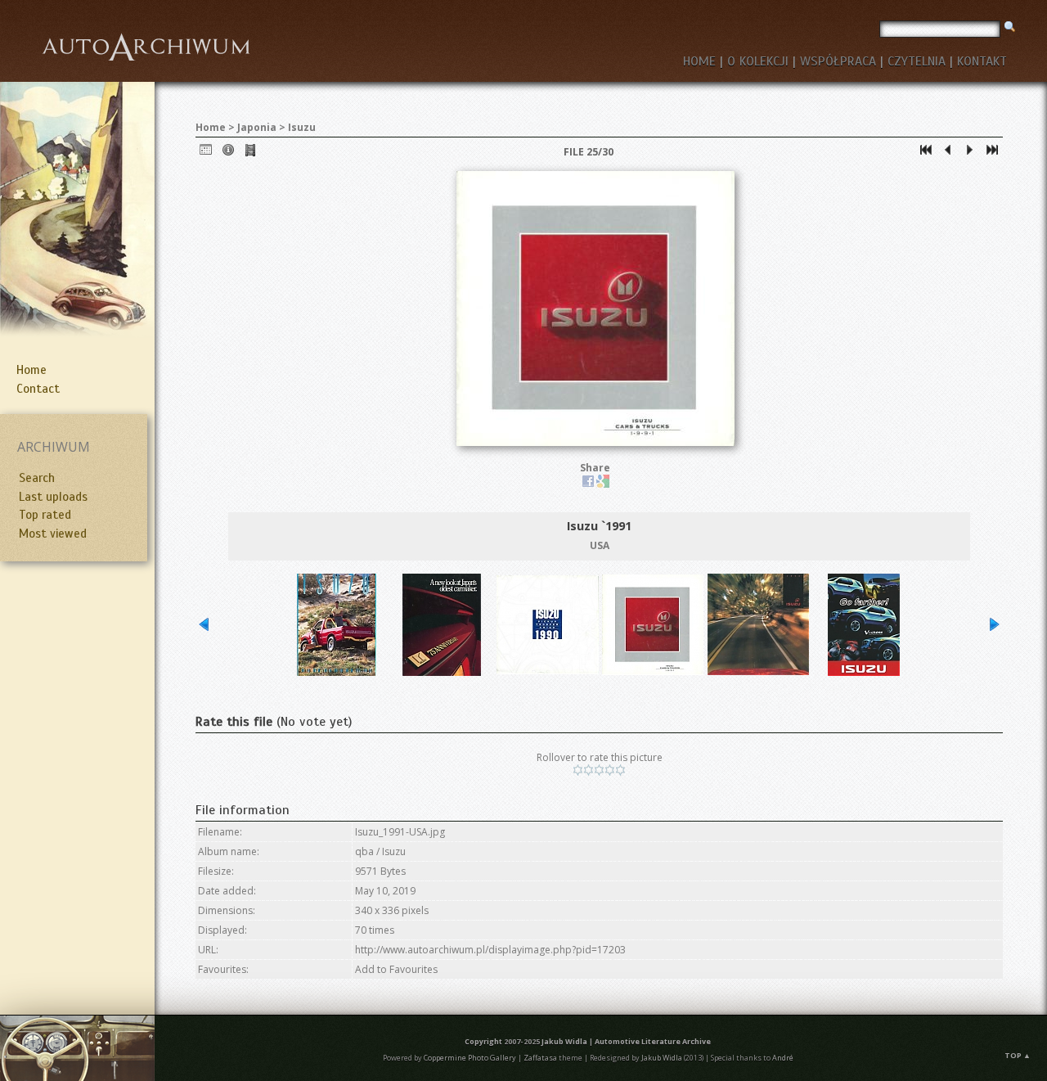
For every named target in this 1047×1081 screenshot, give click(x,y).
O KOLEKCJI (758, 61)
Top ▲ (1017, 1055)
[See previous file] (948, 153)
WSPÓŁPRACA (838, 61)
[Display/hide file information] (228, 153)
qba (364, 851)
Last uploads (53, 496)
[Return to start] (926, 153)
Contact (38, 388)
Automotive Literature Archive (653, 1041)
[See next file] (970, 153)
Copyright (483, 1041)
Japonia (256, 127)
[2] (588, 770)
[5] (620, 770)
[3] (599, 770)
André (782, 1057)
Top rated (45, 514)
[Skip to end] (992, 153)
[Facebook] (588, 484)
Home (31, 370)
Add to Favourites (396, 969)
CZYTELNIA (916, 61)
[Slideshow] (250, 153)
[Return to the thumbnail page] (206, 153)
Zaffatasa (540, 1057)
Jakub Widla (564, 1041)
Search (37, 478)
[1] (578, 770)
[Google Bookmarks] (602, 484)
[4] (609, 770)
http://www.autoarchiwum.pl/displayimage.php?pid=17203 (490, 950)
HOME (699, 61)
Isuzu (302, 127)
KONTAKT (982, 61)
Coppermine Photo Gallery (470, 1057)
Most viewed (53, 533)
